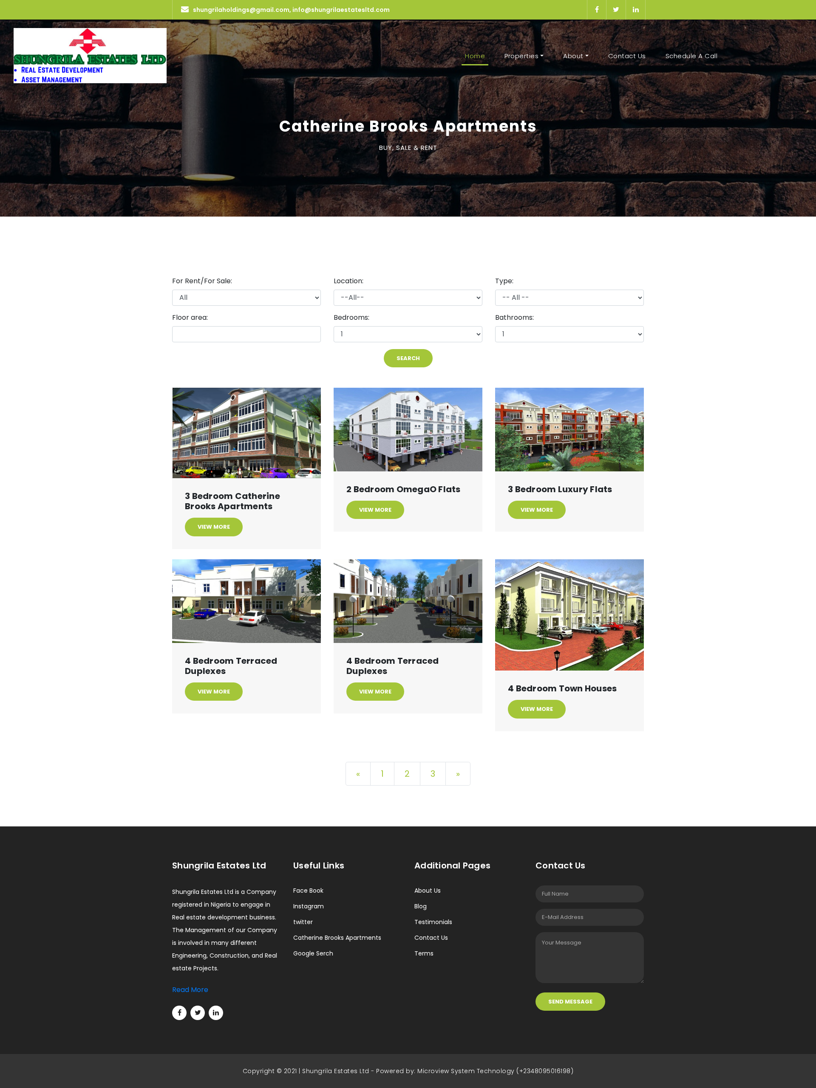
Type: (504, 281)
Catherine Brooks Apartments (337, 937)
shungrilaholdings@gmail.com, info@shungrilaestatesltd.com (291, 10)
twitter (303, 922)
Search (408, 358)
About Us (427, 890)
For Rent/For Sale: (202, 281)
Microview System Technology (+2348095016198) (495, 1071)
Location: (348, 281)
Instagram (308, 906)
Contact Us (627, 55)
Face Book (308, 890)
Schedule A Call (692, 55)
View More (214, 527)
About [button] (573, 55)
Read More (190, 990)
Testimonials (433, 922)
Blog (420, 906)
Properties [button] (521, 55)
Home (476, 55)
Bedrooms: (351, 317)
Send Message (570, 1002)
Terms (424, 953)
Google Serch (313, 953)
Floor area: (190, 317)
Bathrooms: (514, 317)
